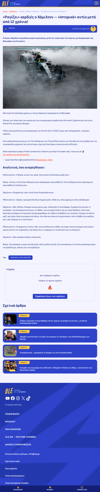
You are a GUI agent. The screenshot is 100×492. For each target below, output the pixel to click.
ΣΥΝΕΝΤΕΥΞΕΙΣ (82, 490)
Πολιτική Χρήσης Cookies (17, 483)
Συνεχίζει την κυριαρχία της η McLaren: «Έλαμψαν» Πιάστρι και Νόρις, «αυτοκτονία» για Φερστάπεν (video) (56, 369)
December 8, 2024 (44, 160)
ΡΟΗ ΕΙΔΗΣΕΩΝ (13, 429)
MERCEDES (14, 258)
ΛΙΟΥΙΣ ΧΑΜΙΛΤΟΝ (24, 258)
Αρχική (5, 11)
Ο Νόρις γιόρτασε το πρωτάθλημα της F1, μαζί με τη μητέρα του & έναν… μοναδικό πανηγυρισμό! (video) (53, 322)
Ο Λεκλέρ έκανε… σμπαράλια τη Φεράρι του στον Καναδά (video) (46, 353)
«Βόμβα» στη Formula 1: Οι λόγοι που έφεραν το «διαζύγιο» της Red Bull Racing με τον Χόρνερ (54, 338)
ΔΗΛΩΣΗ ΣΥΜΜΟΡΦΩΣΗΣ (18, 444)
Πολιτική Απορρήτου (14, 476)
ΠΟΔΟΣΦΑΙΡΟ (18, 490)
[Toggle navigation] (96, 3)
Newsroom (12, 28)
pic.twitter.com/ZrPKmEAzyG (16, 154)
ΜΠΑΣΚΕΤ (50, 490)
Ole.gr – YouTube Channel (20, 437)
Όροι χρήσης (11, 468)
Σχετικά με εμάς (12, 461)
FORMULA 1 (13, 11)
